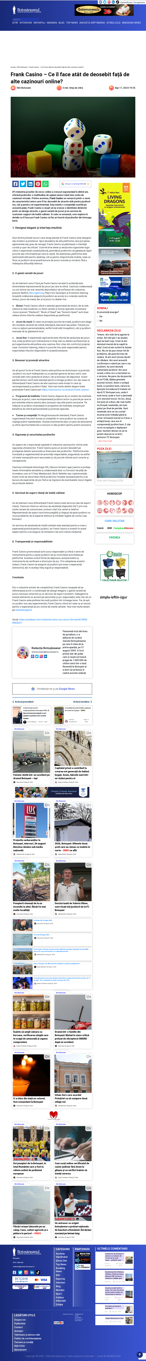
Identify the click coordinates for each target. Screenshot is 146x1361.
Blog (58, 1286)
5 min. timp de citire (73, 87)
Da (100, 316)
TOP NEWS (72, 22)
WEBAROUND (114, 1356)
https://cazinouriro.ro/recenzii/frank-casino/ (65, 389)
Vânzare (129, 528)
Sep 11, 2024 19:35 (125, 87)
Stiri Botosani (22, 67)
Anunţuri (18, 1331)
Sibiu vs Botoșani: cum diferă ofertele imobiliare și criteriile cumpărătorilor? (57, 963)
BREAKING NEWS (131, 22)
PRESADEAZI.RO (79, 1314)
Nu (100, 320)
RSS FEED (19, 1346)
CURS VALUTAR (114, 521)
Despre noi (20, 1319)
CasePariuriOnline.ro (68, 1314)
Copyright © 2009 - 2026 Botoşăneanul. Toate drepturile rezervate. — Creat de (73, 1356)
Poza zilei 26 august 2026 (41, 935)
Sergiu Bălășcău (32, 721)
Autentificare (126, 2)
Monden (60, 1290)
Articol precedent (24, 701)
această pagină (23, 610)
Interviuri (60, 1282)
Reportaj (60, 1278)
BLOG (61, 22)
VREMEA (114, 537)
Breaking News (60, 1270)
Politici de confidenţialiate (27, 1338)
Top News (61, 1264)
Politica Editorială (61, 1299)
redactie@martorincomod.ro (24, 1267)
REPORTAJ (39, 22)
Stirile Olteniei (78, 1320)
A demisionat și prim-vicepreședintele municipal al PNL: (36, 713)
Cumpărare (119, 528)
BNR (109, 528)
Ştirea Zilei (61, 1260)
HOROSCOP (114, 493)
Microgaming (36, 293)
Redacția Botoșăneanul (46, 648)
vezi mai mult (105, 441)
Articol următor (81, 701)
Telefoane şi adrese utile (27, 1334)
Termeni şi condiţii (23, 1342)
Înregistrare (139, 2)
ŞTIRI (15, 22)
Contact (18, 1327)
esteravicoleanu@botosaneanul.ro (45, 652)
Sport (59, 1293)
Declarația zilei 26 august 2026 (43, 920)
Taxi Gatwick (78, 1317)
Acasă (13, 67)
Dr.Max (76, 1315)
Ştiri (58, 1275)
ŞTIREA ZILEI (114, 22)
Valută (100, 528)
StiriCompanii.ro (79, 1319)
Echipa (59, 1304)
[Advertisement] (73, 47)
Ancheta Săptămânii (62, 1255)
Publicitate (19, 1323)
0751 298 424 (18, 1262)
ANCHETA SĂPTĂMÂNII (92, 22)
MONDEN (52, 22)
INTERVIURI (26, 22)
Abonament (20, 1349)
